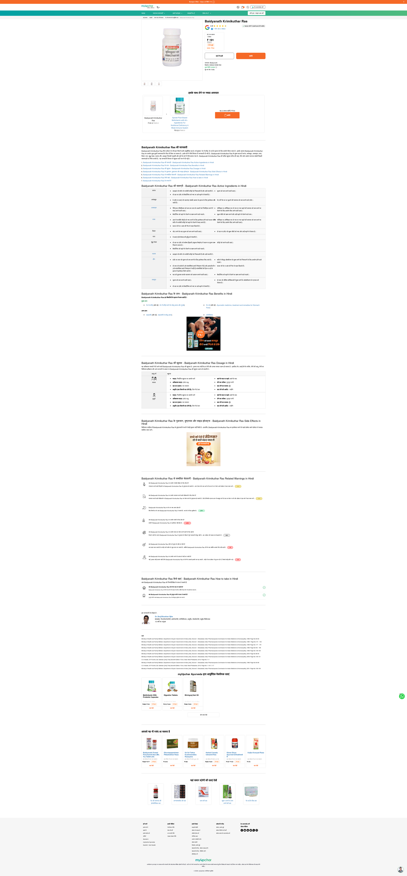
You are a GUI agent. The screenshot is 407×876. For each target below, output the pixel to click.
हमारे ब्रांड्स (176, 13)
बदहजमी (148, 315)
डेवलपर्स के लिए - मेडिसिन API (199, 851)
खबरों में (144, 830)
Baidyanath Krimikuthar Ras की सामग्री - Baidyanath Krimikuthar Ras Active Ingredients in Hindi (178, 162)
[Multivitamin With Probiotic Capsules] (151, 685)
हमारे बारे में (145, 827)
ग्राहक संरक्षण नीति (171, 836)
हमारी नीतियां (170, 824)
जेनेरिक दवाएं (195, 836)
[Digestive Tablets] (172, 685)
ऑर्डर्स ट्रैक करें (195, 833)
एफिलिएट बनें (195, 854)
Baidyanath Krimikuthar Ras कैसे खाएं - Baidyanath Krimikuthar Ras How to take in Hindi (175, 177)
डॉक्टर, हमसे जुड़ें (220, 827)
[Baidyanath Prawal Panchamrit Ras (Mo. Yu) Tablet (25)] (151, 743)
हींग (154, 259)
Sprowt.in (145, 839)
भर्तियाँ (144, 836)
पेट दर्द (208, 305)
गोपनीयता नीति (170, 827)
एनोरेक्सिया (209, 315)
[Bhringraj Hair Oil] (193, 685)
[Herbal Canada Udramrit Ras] (214, 743)
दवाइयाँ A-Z (191, 13)
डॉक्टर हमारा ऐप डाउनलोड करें (223, 833)
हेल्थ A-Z (206, 13)
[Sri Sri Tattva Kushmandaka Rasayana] (193, 743)
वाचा (154, 219)
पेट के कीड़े (149, 305)
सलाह (143, 13)
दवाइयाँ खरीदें (195, 827)
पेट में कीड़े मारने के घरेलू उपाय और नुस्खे (172, 305)
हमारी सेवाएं (195, 824)
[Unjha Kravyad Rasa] (256, 743)
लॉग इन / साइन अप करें (257, 13)
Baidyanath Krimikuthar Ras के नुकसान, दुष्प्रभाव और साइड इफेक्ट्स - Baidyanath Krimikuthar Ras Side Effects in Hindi (185, 171)
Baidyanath (213, 63)
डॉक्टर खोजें (194, 842)
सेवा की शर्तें (170, 830)
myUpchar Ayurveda (149, 842)
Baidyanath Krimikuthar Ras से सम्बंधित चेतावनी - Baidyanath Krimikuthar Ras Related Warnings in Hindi (181, 174)
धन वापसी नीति (170, 833)
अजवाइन (154, 207)
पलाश (154, 253)
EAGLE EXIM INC (215, 65)
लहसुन (154, 279)
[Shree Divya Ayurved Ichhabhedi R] (235, 743)
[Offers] (238, 7)
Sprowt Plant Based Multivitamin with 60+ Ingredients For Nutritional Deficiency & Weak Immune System (180, 122)
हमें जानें (145, 824)
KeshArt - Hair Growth (149, 845)
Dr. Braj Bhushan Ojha (164, 616)
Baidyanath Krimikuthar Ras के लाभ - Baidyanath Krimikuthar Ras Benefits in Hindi (173, 165)
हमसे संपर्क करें (146, 833)
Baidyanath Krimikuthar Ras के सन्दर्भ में (157, 180)
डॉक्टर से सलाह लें (196, 830)
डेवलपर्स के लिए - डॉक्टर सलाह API (200, 848)
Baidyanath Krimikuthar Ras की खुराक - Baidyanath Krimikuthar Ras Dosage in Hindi (174, 168)
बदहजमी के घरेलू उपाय (165, 315)
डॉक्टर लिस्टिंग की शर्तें (221, 830)
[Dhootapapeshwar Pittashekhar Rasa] (172, 743)
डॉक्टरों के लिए (220, 824)
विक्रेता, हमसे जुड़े (196, 845)
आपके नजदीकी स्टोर (196, 839)
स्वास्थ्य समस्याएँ (158, 13)
